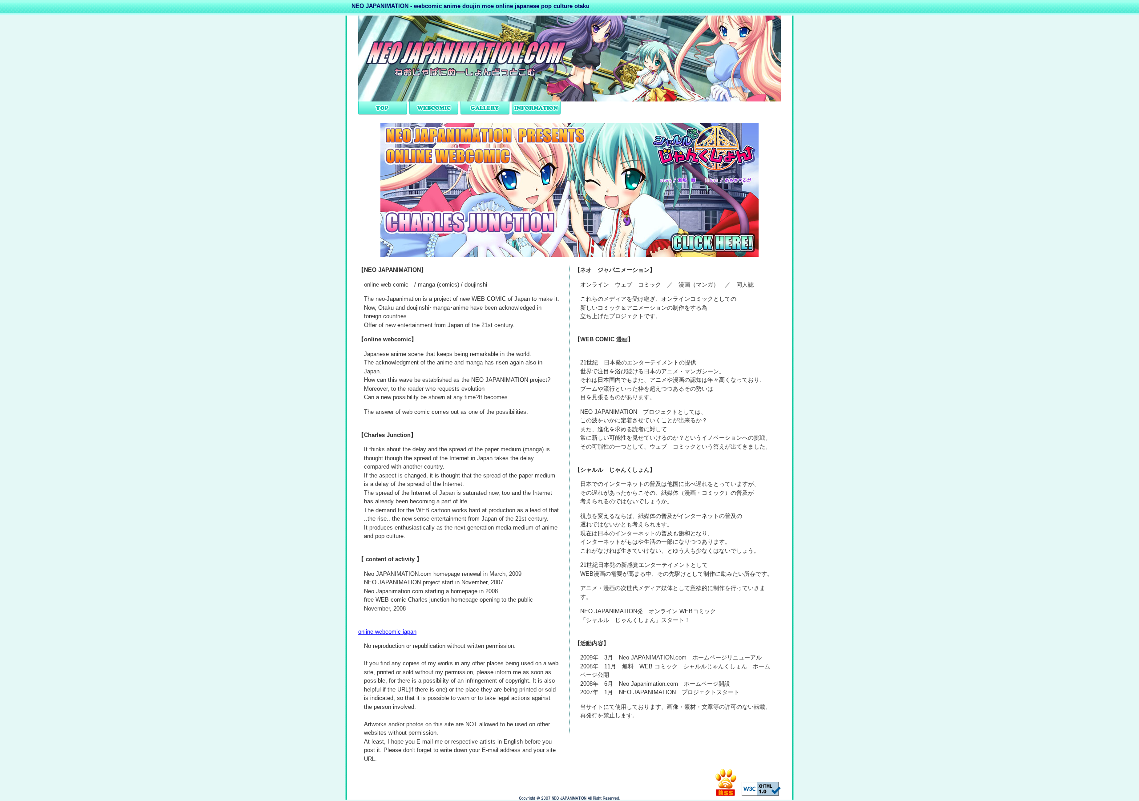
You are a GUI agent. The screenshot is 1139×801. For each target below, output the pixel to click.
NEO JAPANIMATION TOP (382, 108)
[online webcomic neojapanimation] (569, 99)
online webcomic (433, 108)
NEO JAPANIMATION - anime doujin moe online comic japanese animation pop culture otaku (569, 798)
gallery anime (484, 108)
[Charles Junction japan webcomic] (569, 254)
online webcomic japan (387, 631)
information (536, 108)
